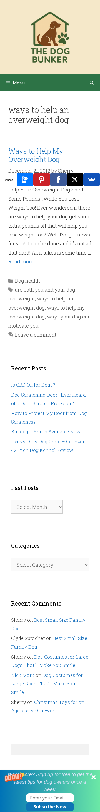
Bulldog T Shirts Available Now (46, 431)
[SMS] (25, 179)
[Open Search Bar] (92, 82)
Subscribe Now (50, 807)
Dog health (27, 280)
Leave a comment (35, 334)
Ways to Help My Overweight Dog (35, 155)
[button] (50, 791)
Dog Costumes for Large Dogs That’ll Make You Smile (47, 683)
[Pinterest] (41, 179)
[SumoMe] (91, 179)
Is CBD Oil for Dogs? (33, 385)
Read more (21, 261)
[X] (75, 179)
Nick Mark (22, 675)
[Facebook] (58, 179)
